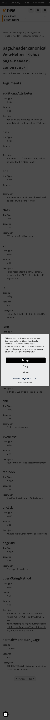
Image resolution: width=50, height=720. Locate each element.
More (25, 372)
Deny (25, 366)
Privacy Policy (27, 382)
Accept (25, 360)
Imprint (20, 382)
